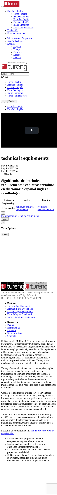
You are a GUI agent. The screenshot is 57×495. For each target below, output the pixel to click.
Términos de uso (39, 430)
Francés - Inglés (21, 19)
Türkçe (16, 49)
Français (17, 52)
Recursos (11, 330)
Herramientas (13, 327)
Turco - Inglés (20, 14)
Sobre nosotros (14, 333)
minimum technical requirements (25, 208)
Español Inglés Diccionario (20, 311)
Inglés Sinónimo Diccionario (21, 317)
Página (10, 325)
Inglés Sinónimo (21, 25)
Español (17, 54)
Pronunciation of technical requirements (20, 216)
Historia (8, 174)
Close (4, 219)
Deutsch (17, 57)
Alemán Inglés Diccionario (20, 308)
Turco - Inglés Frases (23, 27)
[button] (15, 11)
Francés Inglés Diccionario (20, 314)
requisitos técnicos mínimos (46, 208)
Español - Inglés (21, 22)
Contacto (11, 336)
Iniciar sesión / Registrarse (19, 38)
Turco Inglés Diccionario (19, 306)
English (17, 46)
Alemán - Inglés (21, 16)
